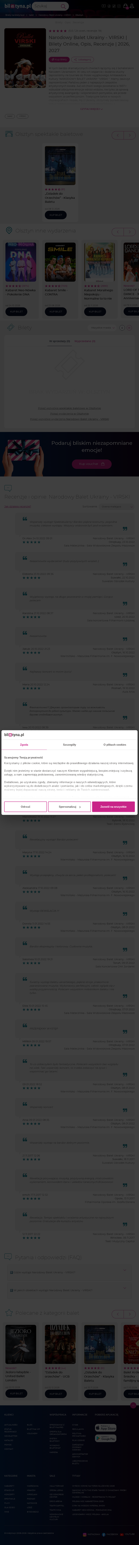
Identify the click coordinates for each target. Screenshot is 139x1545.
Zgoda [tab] (24, 744)
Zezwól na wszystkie (113, 806)
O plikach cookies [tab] (115, 744)
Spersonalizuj (67, 806)
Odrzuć (25, 806)
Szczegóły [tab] (69, 744)
